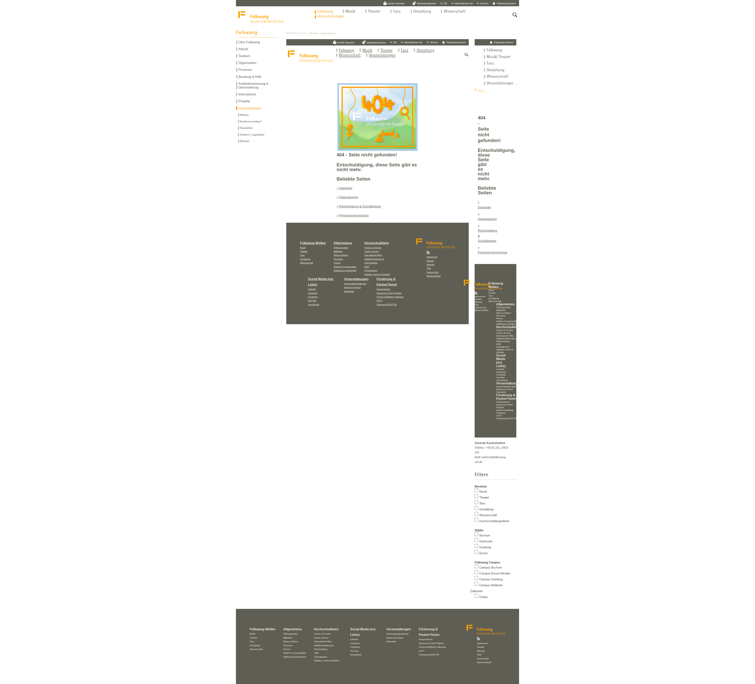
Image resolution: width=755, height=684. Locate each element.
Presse (337, 263)
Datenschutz (433, 272)
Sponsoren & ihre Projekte (389, 293)
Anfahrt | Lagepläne (252, 134)
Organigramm (371, 270)
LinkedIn (312, 289)
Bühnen (245, 141)
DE (445, 3)
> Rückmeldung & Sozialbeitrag (359, 206)
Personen (245, 69)
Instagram (313, 293)
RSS (429, 268)
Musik (350, 11)
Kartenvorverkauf (250, 121)
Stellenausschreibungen (345, 270)
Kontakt (430, 261)
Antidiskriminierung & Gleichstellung (253, 85)
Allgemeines (343, 243)
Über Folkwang (249, 42)
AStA (366, 267)
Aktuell (243, 49)
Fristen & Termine (372, 247)
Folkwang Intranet (506, 3)
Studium (244, 56)
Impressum (432, 257)
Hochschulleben (376, 243)
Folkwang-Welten (313, 243)
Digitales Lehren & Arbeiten (377, 274)
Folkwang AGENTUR (387, 304)
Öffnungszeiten (341, 247)
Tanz (397, 11)
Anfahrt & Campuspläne (345, 267)
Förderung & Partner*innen (506, 396)
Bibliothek (338, 251)
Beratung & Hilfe (249, 76)
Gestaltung (422, 11)
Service (484, 3)
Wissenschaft (455, 11)
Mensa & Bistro (341, 255)
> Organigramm (347, 197)
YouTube (312, 300)
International (247, 94)
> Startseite (344, 188)
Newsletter (246, 127)
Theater (374, 11)
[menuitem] (325, 11)
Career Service (371, 251)
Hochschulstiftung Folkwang (390, 297)
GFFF (379, 300)
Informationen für (464, 3)
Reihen (244, 114)
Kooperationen (383, 289)
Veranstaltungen (331, 16)
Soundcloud (313, 304)
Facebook (313, 297)
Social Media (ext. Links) (500, 361)
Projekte (244, 101)
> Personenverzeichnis (353, 215)
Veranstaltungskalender (355, 283)
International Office (373, 255)
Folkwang (325, 11)
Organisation (247, 63)
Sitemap (430, 264)
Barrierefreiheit (434, 276)
